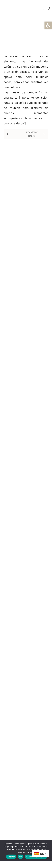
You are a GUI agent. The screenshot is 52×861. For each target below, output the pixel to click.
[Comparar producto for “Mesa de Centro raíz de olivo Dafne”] (29, 265)
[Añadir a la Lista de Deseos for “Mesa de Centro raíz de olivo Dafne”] (23, 265)
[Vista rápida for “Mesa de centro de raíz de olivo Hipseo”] (26, 387)
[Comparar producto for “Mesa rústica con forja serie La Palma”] (29, 692)
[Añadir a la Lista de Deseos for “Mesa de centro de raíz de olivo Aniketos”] (23, 337)
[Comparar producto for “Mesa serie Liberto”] (29, 764)
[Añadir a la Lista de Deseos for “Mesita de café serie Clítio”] (23, 832)
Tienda (17, 32)
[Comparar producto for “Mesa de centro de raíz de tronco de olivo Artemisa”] (29, 553)
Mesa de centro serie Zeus (21, 632)
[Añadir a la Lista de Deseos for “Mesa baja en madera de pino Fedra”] (23, 194)
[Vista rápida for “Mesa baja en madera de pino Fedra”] (26, 171)
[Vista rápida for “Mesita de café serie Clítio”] (26, 809)
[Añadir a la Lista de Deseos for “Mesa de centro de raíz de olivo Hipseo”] (23, 409)
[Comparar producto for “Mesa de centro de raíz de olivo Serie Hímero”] (29, 481)
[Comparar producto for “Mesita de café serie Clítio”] (29, 832)
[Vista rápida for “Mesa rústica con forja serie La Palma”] (26, 670)
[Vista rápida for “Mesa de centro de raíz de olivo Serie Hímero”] (26, 458)
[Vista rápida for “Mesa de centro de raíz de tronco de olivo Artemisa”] (26, 530)
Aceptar (11, 857)
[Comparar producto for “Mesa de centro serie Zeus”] (29, 624)
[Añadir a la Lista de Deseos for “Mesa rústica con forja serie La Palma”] (23, 692)
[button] (48, 25)
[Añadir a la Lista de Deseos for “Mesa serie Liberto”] (23, 764)
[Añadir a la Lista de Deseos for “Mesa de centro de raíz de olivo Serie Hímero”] (23, 481)
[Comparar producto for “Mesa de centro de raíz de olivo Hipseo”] (29, 409)
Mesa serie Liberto (15, 772)
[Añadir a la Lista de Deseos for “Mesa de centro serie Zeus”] (23, 624)
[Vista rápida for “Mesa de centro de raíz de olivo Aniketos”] (26, 315)
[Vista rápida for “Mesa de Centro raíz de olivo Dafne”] (26, 243)
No (20, 857)
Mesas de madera (34, 32)
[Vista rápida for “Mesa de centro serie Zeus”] (26, 602)
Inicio (7, 32)
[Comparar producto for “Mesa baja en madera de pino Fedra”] (29, 194)
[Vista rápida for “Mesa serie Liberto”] (26, 741)
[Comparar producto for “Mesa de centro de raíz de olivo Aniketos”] (29, 337)
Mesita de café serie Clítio (20, 839)
